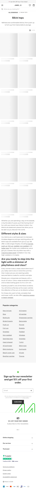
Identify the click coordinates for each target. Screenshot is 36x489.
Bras (4, 314)
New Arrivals (7, 311)
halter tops (5, 248)
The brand (6, 449)
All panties (22, 314)
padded (16, 246)
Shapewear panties (25, 318)
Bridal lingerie (8, 321)
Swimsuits (22, 349)
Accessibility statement (10, 477)
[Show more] (30, 398)
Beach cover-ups (8, 353)
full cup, (10, 246)
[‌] (32, 30)
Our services (7, 443)
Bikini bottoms (8, 349)
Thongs (21, 356)
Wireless (22, 335)
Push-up (6, 325)
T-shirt (21, 342)
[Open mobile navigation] (2, 5)
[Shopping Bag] (34, 5)
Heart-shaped (7, 342)
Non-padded (7, 335)
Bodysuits (6, 318)
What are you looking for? (11, 9)
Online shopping (8, 437)
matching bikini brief (8, 253)
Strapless (6, 332)
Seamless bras (8, 339)
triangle (30, 244)
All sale (21, 353)
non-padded (24, 246)
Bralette (22, 328)
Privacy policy (7, 470)
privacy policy (25, 397)
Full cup (5, 328)
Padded (22, 332)
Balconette (23, 321)
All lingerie (22, 311)
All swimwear (13, 12)
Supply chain (7, 473)
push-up (4, 246)
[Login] (30, 5)
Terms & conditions (8, 467)
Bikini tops (22, 346)
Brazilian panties (8, 356)
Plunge (21, 325)
